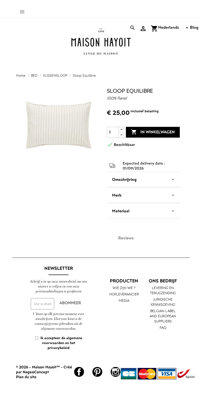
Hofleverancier (124, 294)
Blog (194, 27)
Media (124, 300)
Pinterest (97, 372)
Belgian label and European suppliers (163, 316)
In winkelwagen (153, 132)
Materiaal (120, 211)
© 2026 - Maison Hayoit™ (38, 366)
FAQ (163, 327)
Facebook (79, 372)
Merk (116, 195)
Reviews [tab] (126, 238)
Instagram (115, 372)
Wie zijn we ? (124, 288)
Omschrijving (124, 179)
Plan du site (26, 376)
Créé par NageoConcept (44, 369)
